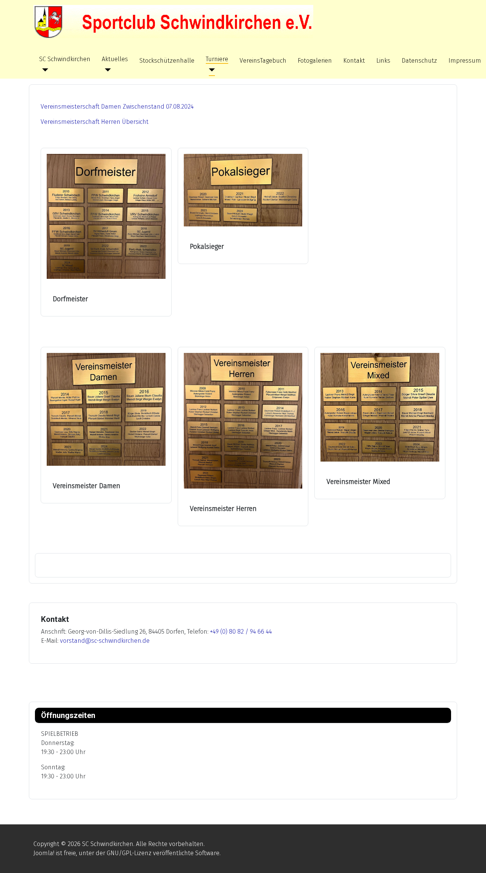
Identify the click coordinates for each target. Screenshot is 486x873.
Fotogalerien (315, 60)
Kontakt (354, 60)
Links (383, 60)
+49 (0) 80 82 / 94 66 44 (241, 631)
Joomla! (43, 853)
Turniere (217, 59)
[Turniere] (210, 70)
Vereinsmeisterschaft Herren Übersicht (94, 121)
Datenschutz (419, 60)
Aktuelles (115, 59)
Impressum (464, 60)
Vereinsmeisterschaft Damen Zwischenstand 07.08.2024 (117, 106)
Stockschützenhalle (166, 60)
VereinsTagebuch (263, 60)
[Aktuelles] (106, 70)
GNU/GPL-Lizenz (129, 853)
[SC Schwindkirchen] (43, 70)
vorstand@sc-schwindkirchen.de (105, 640)
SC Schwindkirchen (64, 59)
